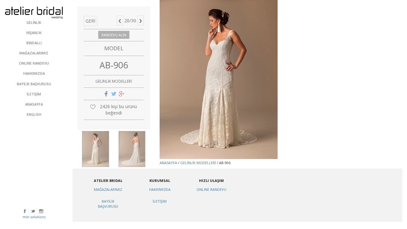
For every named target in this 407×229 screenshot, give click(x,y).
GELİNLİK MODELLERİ (198, 162)
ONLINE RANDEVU (211, 189)
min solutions (34, 216)
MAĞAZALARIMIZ (108, 189)
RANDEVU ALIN (113, 34)
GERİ (90, 21)
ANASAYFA (168, 162)
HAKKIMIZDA (159, 189)
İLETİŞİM (160, 201)
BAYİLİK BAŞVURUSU (108, 204)
